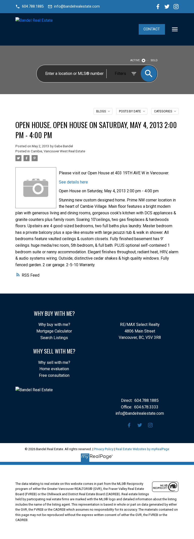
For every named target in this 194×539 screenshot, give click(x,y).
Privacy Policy (103, 449)
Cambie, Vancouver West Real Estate (58, 151)
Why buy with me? (54, 324)
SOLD (154, 60)
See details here (73, 182)
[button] (29, 6)
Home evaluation (54, 368)
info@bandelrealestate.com (77, 6)
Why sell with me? (54, 362)
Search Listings (54, 337)
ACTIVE (135, 60)
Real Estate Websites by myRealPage (142, 449)
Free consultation (54, 375)
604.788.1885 (33, 6)
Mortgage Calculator (54, 331)
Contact (151, 29)
